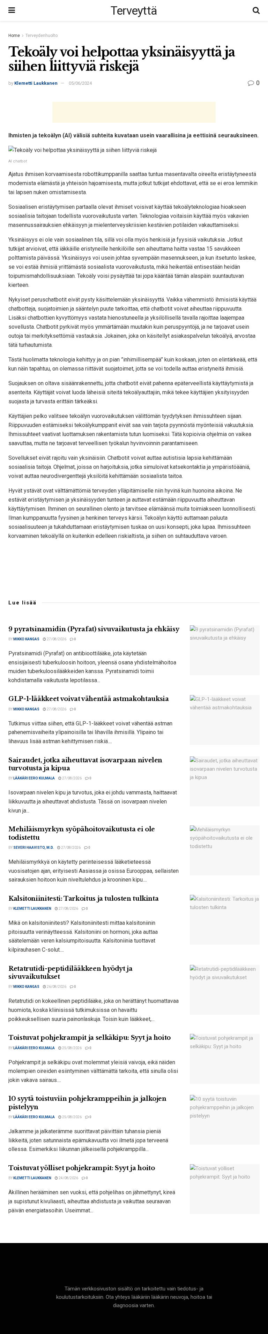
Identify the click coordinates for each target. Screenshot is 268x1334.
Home (14, 35)
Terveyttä (134, 10)
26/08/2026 (56, 987)
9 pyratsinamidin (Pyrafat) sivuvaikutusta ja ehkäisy (93, 629)
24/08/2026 (68, 1178)
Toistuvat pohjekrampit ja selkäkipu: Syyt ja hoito (89, 1038)
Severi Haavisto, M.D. (33, 847)
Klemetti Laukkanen (36, 83)
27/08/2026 (56, 639)
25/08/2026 (71, 1048)
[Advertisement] (134, 112)
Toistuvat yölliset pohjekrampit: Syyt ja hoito (81, 1168)
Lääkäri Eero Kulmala (34, 778)
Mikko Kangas (26, 639)
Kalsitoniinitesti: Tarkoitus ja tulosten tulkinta (83, 898)
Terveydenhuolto (41, 35)
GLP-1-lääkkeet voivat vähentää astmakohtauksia (88, 699)
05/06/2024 (80, 83)
